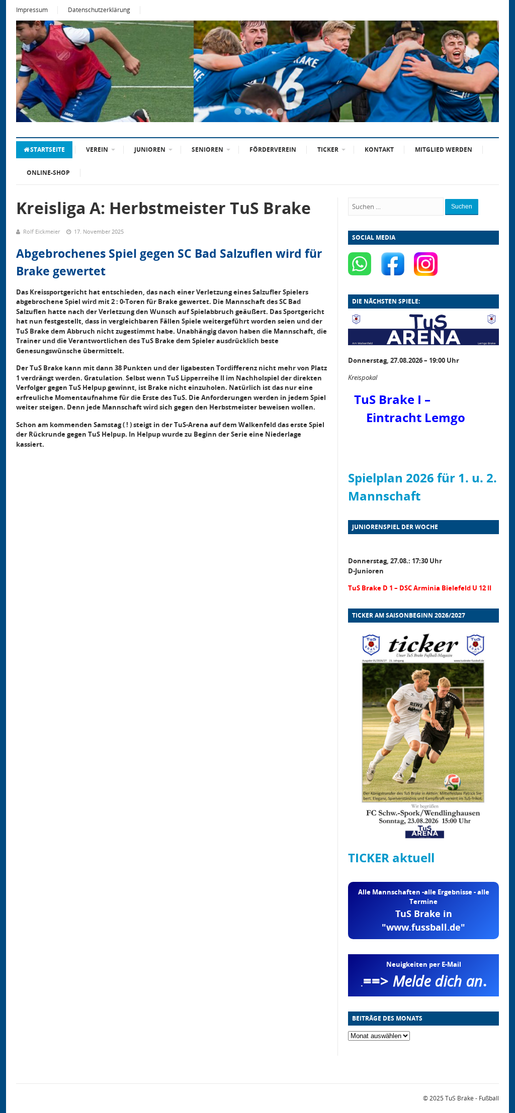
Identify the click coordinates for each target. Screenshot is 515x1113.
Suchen (461, 206)
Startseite (47, 149)
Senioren (207, 149)
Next (479, 72)
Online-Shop (48, 172)
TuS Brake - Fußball (472, 1098)
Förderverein (272, 149)
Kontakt (379, 149)
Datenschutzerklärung (99, 10)
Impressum (32, 10)
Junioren (149, 149)
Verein (97, 149)
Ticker (327, 149)
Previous (36, 72)
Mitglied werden (443, 149)
